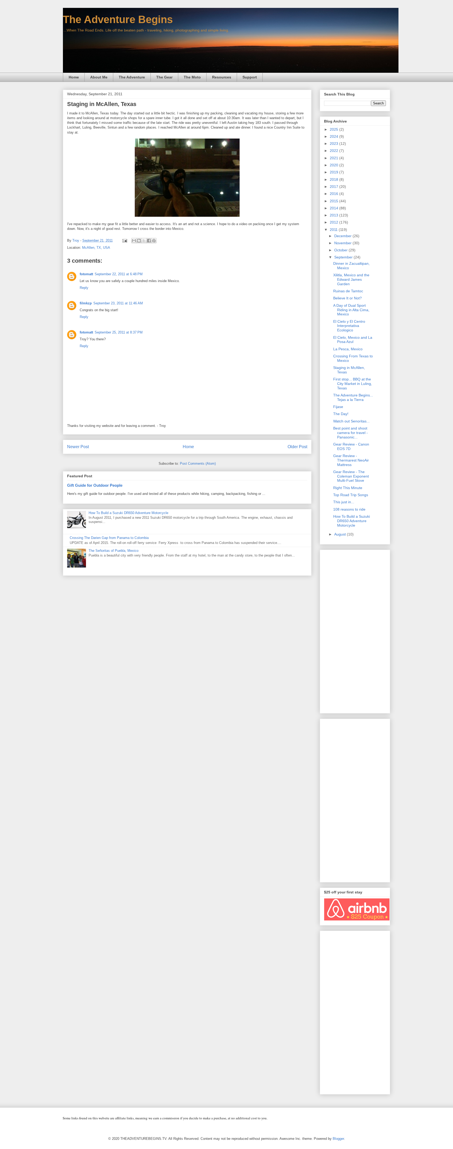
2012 (334, 222)
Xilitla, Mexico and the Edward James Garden (351, 279)
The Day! (340, 414)
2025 (334, 129)
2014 (334, 208)
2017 (334, 186)
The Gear (164, 77)
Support (249, 77)
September (344, 257)
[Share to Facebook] (149, 240)
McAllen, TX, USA (96, 248)
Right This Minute (347, 488)
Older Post (297, 446)
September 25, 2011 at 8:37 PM (119, 332)
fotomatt (86, 274)
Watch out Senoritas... (351, 421)
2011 (334, 229)
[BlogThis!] (139, 240)
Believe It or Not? (347, 298)
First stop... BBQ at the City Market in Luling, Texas (352, 383)
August (340, 534)
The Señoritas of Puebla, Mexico (113, 551)
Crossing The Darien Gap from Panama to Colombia (109, 538)
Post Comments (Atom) (198, 463)
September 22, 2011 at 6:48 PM (119, 274)
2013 (334, 215)
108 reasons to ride (349, 509)
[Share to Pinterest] (154, 240)
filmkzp (86, 303)
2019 (334, 172)
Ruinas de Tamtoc (348, 291)
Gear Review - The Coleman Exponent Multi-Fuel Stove (351, 476)
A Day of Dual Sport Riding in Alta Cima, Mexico (351, 309)
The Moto (192, 77)
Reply (84, 288)
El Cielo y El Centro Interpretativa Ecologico (349, 325)
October (341, 250)
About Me (98, 77)
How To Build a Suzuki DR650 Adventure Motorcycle (128, 513)
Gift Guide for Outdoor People (94, 485)
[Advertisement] (355, 630)
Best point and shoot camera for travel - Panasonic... (350, 432)
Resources (221, 77)
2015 (334, 201)
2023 (334, 143)
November (343, 243)
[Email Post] (124, 240)
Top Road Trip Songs (350, 495)
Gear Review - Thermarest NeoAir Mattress (351, 460)
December (343, 236)
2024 (334, 136)
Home (74, 77)
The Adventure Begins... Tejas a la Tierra (353, 397)
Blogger (338, 1139)
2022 (334, 151)
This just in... (343, 502)
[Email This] (134, 240)
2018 (334, 179)
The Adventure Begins (118, 19)
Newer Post (78, 446)
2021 (334, 158)
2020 (334, 165)
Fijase (338, 407)
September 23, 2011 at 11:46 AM (118, 303)
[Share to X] (144, 240)
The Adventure (132, 77)
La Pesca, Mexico (348, 349)
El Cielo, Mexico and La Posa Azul (352, 339)
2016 (334, 194)
